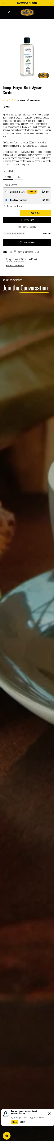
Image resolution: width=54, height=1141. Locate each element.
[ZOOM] (47, 77)
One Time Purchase (18, 200)
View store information (15, 266)
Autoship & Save (17, 191)
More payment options (27, 226)
